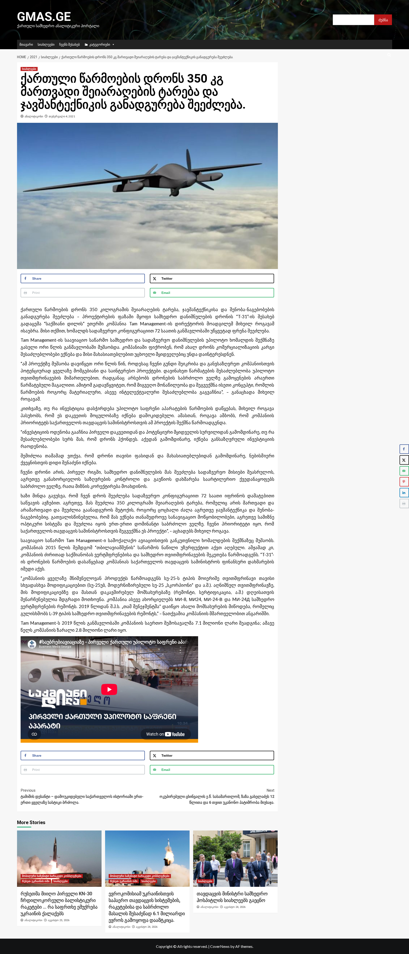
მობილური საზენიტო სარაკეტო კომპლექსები (51, 876)
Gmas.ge (44, 16)
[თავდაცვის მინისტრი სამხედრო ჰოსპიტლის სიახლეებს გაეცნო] (235, 858)
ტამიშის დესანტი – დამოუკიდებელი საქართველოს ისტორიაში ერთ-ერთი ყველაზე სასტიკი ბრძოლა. (82, 796)
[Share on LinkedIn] (404, 492)
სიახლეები (46, 44)
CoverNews (220, 946)
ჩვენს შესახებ (69, 44)
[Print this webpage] (404, 503)
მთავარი (26, 44)
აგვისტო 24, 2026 (146, 926)
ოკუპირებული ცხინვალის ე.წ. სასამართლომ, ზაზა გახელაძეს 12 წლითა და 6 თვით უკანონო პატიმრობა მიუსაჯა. (217, 796)
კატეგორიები (99, 44)
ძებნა (383, 20)
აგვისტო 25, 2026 (58, 920)
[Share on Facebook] (404, 449)
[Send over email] (404, 471)
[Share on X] (404, 460)
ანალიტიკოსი (34, 116)
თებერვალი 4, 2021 (62, 116)
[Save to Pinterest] (404, 481)
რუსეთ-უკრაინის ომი (35, 881)
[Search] (389, 55)
